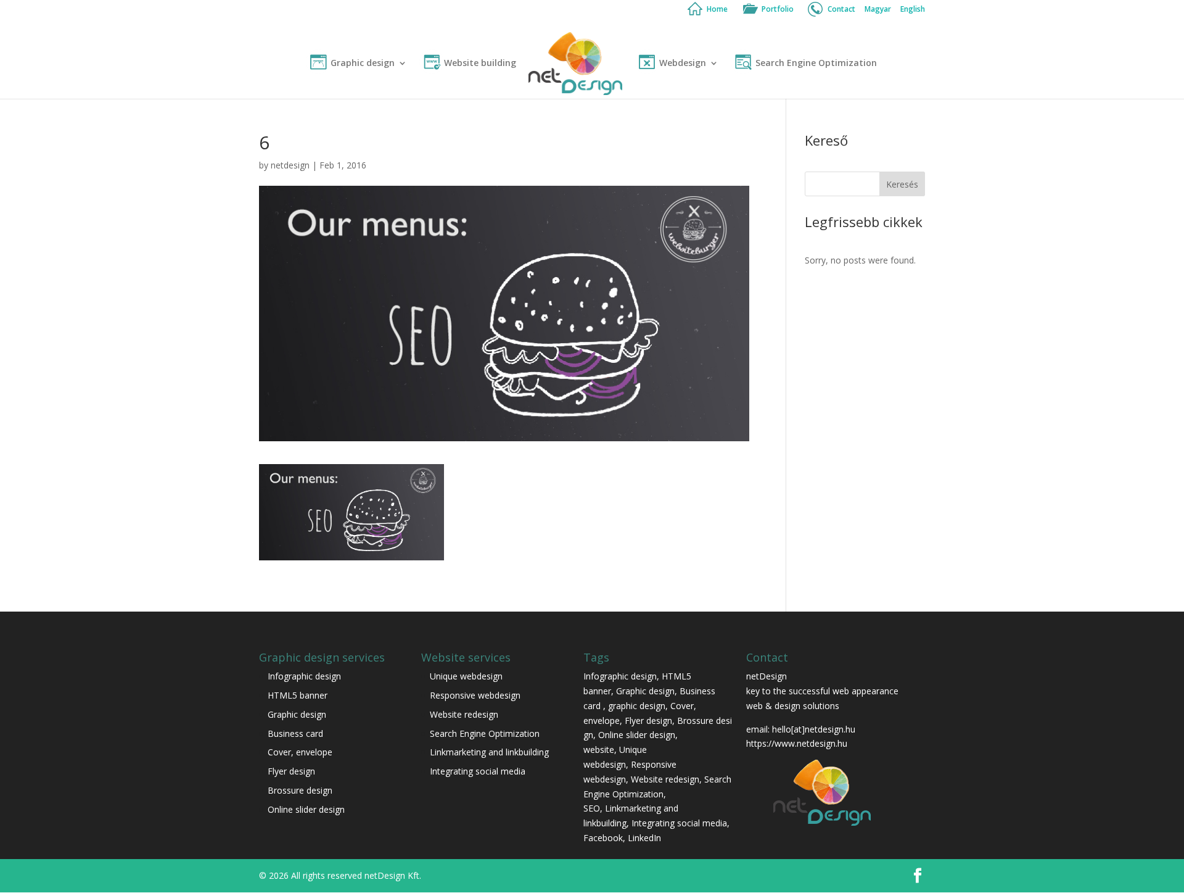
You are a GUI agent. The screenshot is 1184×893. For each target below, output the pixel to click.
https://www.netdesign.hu (796, 743)
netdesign (290, 165)
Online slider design (306, 809)
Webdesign (682, 64)
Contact (841, 10)
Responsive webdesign (475, 695)
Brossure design (300, 790)
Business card (295, 733)
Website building (480, 64)
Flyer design (291, 771)
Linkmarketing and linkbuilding (489, 752)
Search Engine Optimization (816, 64)
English (912, 10)
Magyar (878, 10)
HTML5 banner (297, 695)
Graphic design (363, 64)
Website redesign (464, 714)
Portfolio (778, 10)
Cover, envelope (301, 752)
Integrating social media (477, 771)
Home (717, 10)
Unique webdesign (466, 676)
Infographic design (304, 676)
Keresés (902, 184)
